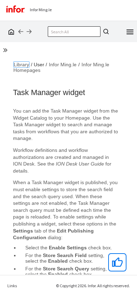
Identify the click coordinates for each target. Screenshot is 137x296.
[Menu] (130, 31)
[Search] (105, 31)
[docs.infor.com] (10, 31)
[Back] (21, 31)
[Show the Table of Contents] (6, 51)
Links (12, 285)
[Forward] (29, 31)
